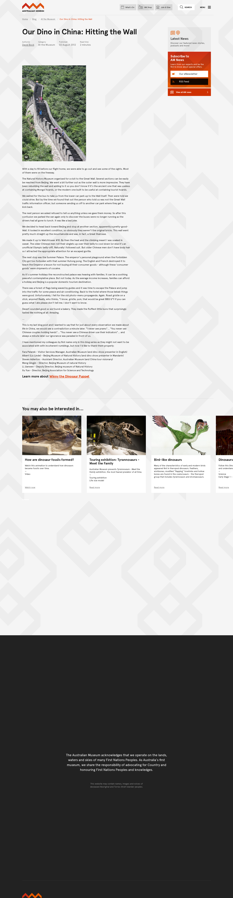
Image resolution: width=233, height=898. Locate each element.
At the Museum (48, 19)
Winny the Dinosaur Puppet (69, 376)
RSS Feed (184, 81)
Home (25, 19)
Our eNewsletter (188, 73)
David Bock (28, 44)
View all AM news (183, 92)
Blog (34, 19)
